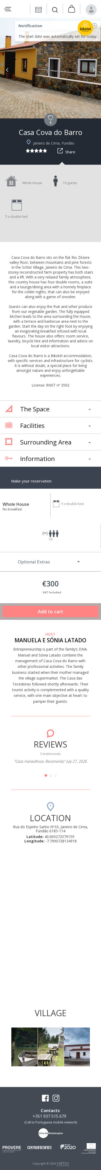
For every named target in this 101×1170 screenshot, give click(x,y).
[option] (50, 68)
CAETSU (63, 1163)
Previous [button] (7, 70)
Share (70, 151)
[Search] (55, 10)
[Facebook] (45, 1099)
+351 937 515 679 (49, 1116)
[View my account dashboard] (91, 10)
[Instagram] (56, 1099)
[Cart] (71, 9)
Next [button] (94, 70)
